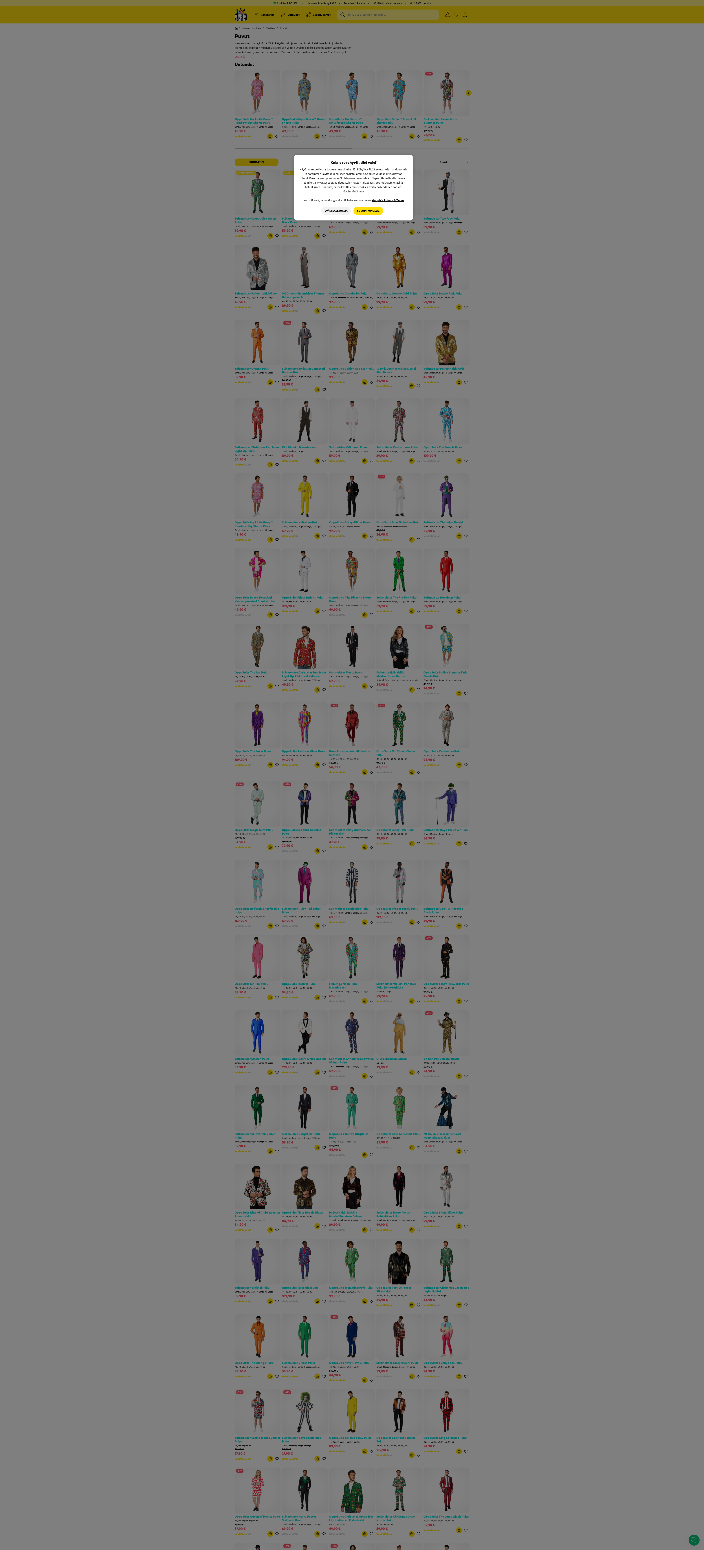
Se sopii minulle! (368, 211)
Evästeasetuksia (336, 211)
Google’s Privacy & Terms (388, 200)
